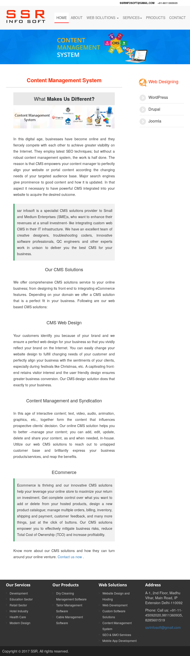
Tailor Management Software (69, 608)
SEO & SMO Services (116, 635)
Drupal (154, 109)
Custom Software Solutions (113, 614)
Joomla (154, 121)
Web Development (114, 605)
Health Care (18, 617)
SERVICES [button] (131, 17)
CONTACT (177, 17)
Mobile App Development (119, 640)
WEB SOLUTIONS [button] (101, 17)
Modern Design (20, 623)
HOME (61, 17)
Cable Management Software (69, 620)
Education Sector (21, 599)
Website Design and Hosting (116, 596)
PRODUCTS (155, 17)
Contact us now (70, 556)
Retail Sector (18, 605)
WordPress (158, 97)
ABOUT (77, 17)
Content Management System (117, 626)
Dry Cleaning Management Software (71, 596)
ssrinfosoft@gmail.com (137, 3)
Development (19, 593)
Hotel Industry (19, 611)
